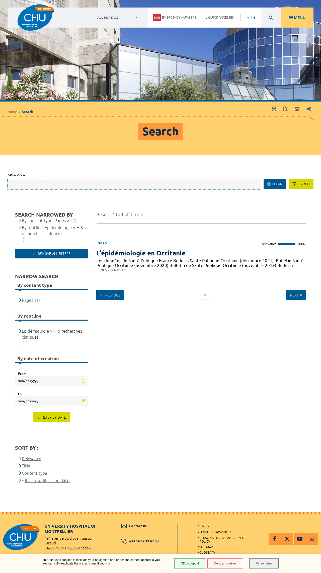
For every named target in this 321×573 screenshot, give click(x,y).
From (22, 374)
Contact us (138, 526)
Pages (27, 300)
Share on (308, 109)
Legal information (215, 532)
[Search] (271, 18)
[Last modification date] (47, 480)
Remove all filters (53, 253)
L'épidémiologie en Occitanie (141, 253)
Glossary (207, 552)
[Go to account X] (287, 539)
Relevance (31, 458)
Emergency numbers (179, 17)
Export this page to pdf (285, 109)
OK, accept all (190, 563)
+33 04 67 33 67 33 (144, 541)
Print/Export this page (274, 109)
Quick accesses (221, 17)
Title (26, 465)
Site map (206, 547)
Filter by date (53, 417)
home (205, 525)
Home (12, 112)
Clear (277, 184)
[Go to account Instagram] (312, 539)
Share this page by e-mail (297, 109)
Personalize (264, 563)
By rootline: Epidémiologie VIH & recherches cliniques (52, 230)
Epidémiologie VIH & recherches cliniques (52, 334)
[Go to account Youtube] (300, 539)
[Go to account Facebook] (275, 539)
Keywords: (16, 174)
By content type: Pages (44, 220)
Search (303, 184)
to (20, 394)
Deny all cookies (225, 563)
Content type (34, 473)
